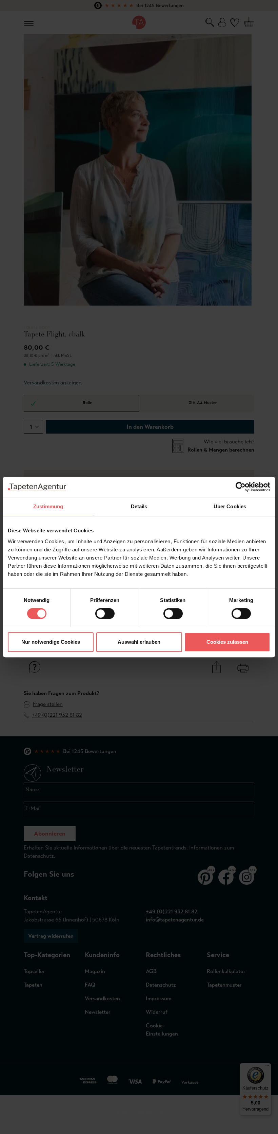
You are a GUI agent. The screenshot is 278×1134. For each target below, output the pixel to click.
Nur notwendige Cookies (50, 642)
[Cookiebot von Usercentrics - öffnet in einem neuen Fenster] (240, 487)
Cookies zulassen (227, 642)
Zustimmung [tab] (48, 506)
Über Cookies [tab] (230, 506)
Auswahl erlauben (139, 642)
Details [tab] (139, 506)
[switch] (105, 613)
